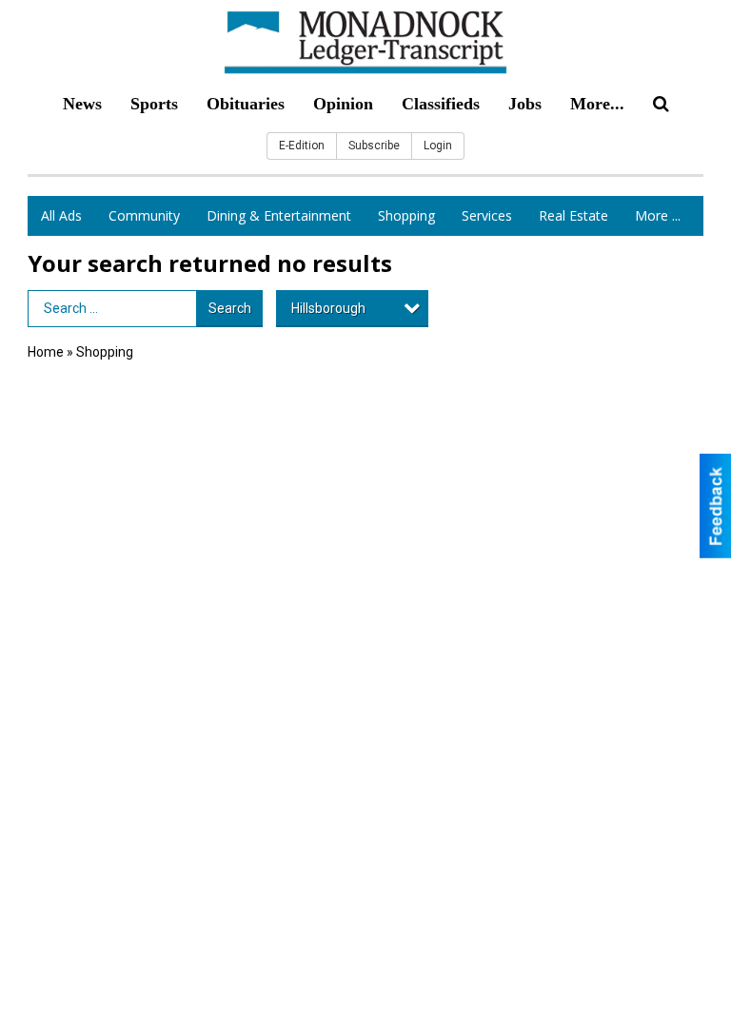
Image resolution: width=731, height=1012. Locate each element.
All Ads (61, 215)
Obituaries (246, 103)
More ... (658, 215)
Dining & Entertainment (279, 215)
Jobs (525, 103)
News (82, 103)
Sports (154, 103)
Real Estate (573, 215)
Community (144, 215)
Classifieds (441, 103)
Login (438, 145)
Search (229, 308)
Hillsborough (328, 308)
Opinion (343, 103)
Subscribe (374, 145)
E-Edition (302, 145)
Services (487, 215)
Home (46, 352)
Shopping (406, 215)
